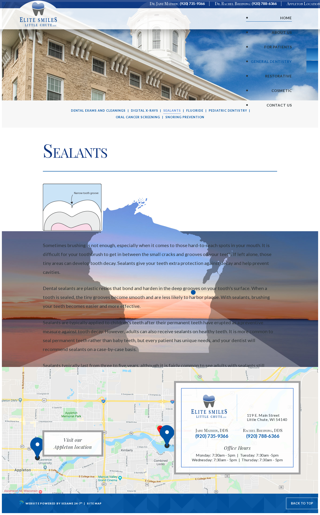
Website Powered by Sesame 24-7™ (54, 503)
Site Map (94, 503)
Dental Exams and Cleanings (98, 110)
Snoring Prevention (185, 117)
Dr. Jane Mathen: (164, 3)
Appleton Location (303, 3)
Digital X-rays (144, 110)
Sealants (172, 110)
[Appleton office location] (33, 450)
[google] (312, 54)
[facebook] (312, 66)
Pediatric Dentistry (228, 110)
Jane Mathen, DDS (212, 430)
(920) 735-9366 (192, 3)
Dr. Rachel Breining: (233, 3)
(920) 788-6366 (264, 3)
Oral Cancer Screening (138, 117)
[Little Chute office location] (163, 438)
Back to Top (302, 503)
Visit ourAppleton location (73, 443)
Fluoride (194, 110)
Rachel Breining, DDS (263, 430)
